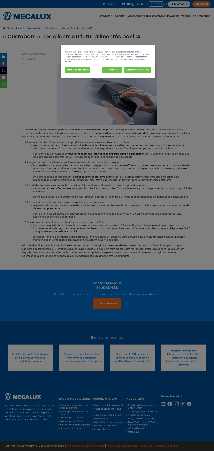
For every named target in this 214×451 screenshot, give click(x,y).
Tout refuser (112, 70)
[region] (108, 61)
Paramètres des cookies (78, 70)
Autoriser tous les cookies (137, 70)
